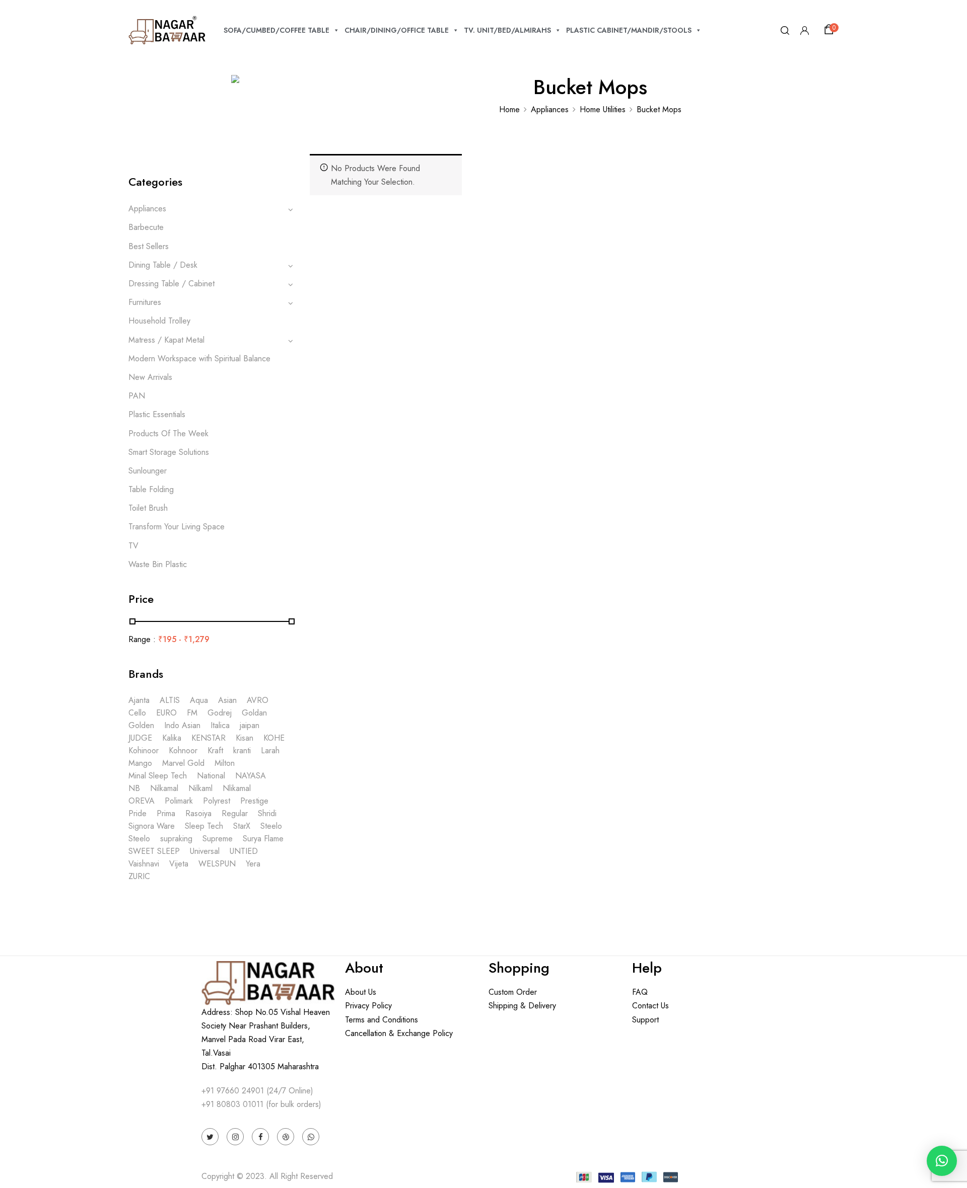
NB (134, 788)
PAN (136, 396)
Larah (270, 750)
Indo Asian (182, 725)
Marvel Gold (183, 763)
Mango (140, 763)
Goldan (254, 713)
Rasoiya (198, 813)
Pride (137, 813)
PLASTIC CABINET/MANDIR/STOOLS (629, 30)
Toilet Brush (148, 508)
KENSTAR (208, 738)
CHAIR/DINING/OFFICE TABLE (396, 30)
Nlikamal (237, 788)
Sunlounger (147, 471)
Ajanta (139, 700)
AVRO (257, 700)
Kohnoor (183, 750)
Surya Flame (263, 838)
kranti (242, 750)
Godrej (220, 713)
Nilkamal (164, 788)
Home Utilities (603, 109)
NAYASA (250, 775)
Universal (205, 851)
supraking (176, 838)
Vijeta (178, 863)
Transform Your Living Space (176, 526)
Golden (141, 725)
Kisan (244, 738)
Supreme (217, 838)
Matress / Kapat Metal (166, 340)
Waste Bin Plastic (157, 564)
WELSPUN (217, 863)
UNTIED (244, 851)
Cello (137, 713)
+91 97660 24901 (232, 1090)
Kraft (215, 750)
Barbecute (146, 227)
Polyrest (216, 801)
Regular (235, 813)
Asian (227, 700)
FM (192, 713)
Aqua (199, 700)
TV (133, 545)
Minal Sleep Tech (157, 775)
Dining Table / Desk (162, 265)
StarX (241, 826)
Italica (220, 725)
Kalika (171, 738)
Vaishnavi (143, 863)
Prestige (254, 801)
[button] (830, 30)
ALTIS (170, 700)
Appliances (550, 109)
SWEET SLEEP (154, 851)
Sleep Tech (204, 826)
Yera (253, 863)
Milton (225, 763)
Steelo (271, 826)
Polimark (179, 801)
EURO (166, 713)
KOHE (274, 738)
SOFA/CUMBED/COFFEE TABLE (276, 30)
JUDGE (140, 738)
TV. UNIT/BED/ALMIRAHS (507, 30)
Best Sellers (148, 246)
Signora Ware (151, 826)
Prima (166, 813)
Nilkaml (200, 788)
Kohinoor (143, 750)
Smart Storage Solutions (168, 452)
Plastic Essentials (156, 414)
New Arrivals (150, 377)
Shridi (267, 813)
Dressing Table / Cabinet (171, 283)
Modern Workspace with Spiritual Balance (199, 358)
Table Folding (151, 489)
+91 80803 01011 (232, 1104)
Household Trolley (159, 321)
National (211, 775)
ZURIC (139, 876)
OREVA (141, 801)
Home (509, 109)
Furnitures (144, 302)
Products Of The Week (168, 433)
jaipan (249, 725)
